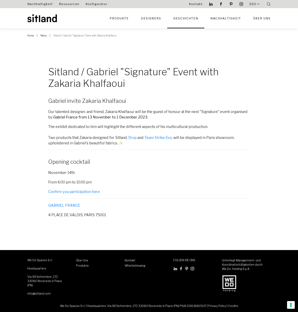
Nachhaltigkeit (40, 4)
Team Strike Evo (158, 137)
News (44, 35)
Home (30, 35)
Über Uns (262, 18)
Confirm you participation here (74, 192)
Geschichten (185, 18)
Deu (252, 4)
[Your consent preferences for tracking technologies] (291, 305)
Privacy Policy (217, 306)
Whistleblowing (135, 265)
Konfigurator (96, 4)
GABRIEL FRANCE (64, 205)
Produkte (119, 18)
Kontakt (196, 4)
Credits (233, 306)
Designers (151, 18)
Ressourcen (69, 4)
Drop (132, 137)
